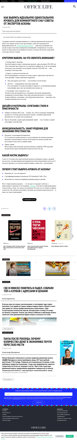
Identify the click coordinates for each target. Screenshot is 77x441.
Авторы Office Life (6, 412)
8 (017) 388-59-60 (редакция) (63, 414)
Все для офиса (45, 1)
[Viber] (44, 208)
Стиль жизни (6, 282)
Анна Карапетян (8, 299)
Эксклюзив (4, 1)
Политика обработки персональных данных (12, 416)
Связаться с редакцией (62, 410)
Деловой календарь (70, 1)
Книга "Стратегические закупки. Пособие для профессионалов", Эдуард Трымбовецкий (37, 248)
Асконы (32, 186)
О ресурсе (4, 410)
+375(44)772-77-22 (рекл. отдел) (64, 418)
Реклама (21, 1)
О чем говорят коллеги (62, 412)
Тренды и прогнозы (7, 332)
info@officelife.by (61, 416)
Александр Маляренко (11, 352)
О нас (13, 1)
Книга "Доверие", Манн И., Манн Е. (59, 246)
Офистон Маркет (32, 1)
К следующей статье (29, 199)
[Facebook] (54, 208)
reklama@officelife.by (61, 420)
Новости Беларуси (6, 420)
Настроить (60, 436)
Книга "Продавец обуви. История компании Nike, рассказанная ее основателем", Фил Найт (14, 248)
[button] (73, 236)
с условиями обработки (66, 397)
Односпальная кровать (25, 46)
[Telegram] (49, 208)
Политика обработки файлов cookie (10, 418)
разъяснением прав (16, 398)
